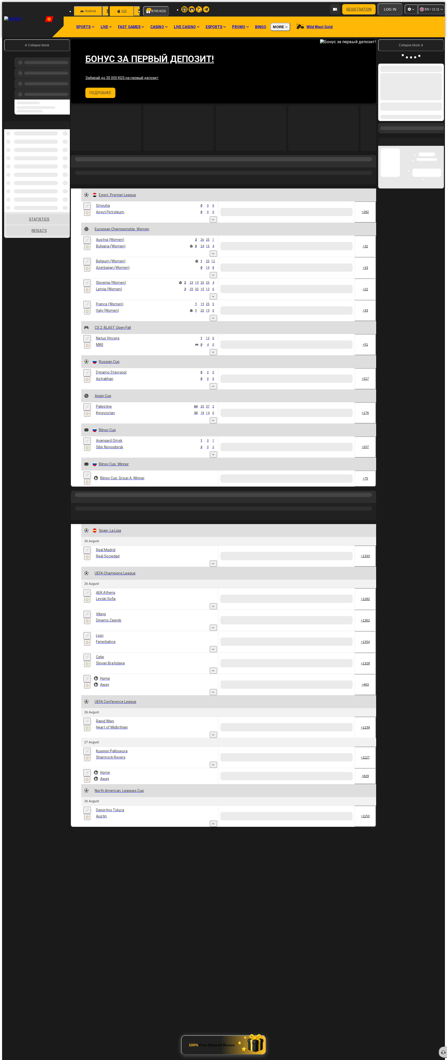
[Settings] (411, 9)
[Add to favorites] (87, 213)
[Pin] (87, 206)
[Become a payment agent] (335, 9)
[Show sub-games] (213, 219)
